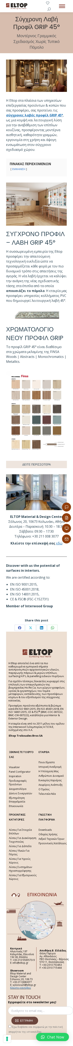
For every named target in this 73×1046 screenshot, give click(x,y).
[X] (31, 628)
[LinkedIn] (41, 628)
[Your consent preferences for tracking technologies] (7, 1039)
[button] (52, 1037)
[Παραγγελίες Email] (66, 538)
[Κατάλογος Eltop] (66, 517)
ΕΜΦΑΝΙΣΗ (18, 169)
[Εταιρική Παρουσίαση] (66, 528)
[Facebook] (20, 628)
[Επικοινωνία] (66, 507)
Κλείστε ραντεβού (20, 988)
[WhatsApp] (52, 628)
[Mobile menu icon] (62, 6)
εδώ (59, 543)
